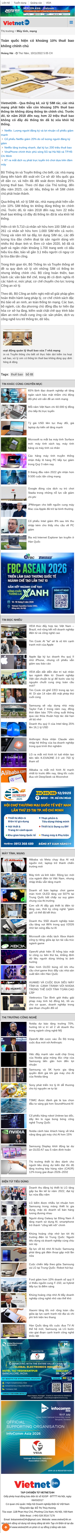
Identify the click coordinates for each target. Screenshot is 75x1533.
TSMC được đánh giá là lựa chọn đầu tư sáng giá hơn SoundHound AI (51, 1102)
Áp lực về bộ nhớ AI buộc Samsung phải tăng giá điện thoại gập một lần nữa (51, 1252)
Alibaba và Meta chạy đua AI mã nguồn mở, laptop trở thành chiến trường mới (51, 863)
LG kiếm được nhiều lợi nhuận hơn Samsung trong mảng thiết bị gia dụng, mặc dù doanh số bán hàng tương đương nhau (51, 1208)
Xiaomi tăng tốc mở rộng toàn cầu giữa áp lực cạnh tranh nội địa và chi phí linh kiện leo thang (51, 1314)
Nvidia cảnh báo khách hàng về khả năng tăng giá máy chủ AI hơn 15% (51, 1132)
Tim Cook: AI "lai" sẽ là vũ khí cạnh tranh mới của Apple (51, 643)
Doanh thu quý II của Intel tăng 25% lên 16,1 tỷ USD (51, 725)
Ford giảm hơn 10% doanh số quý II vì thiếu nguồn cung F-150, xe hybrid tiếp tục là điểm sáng (51, 1283)
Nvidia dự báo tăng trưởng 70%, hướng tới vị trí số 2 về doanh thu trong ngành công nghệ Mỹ (51, 1027)
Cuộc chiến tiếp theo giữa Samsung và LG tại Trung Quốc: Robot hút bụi (51, 1266)
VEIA (48, 3)
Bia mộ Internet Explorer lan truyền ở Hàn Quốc (51, 539)
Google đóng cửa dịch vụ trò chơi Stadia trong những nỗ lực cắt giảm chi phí (51, 492)
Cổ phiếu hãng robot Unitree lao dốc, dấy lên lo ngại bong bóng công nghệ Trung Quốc (51, 1119)
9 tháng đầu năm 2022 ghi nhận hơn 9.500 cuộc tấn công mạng (51, 474)
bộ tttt (29, 374)
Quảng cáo (36, 3)
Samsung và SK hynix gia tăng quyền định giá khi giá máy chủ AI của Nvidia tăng (51, 1073)
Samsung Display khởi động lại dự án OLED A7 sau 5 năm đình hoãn (51, 1148)
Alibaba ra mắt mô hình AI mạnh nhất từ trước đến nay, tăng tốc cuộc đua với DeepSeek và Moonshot (51, 773)
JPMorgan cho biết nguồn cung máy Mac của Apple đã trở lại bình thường (51, 506)
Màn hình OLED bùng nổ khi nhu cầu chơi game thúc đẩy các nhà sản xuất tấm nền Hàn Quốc (51, 970)
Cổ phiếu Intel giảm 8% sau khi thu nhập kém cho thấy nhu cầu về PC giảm (51, 525)
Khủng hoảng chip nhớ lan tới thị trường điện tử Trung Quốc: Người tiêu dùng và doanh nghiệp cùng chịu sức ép (51, 1239)
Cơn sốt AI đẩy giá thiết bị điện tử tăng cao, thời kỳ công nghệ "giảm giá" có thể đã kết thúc (51, 909)
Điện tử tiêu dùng (15, 1181)
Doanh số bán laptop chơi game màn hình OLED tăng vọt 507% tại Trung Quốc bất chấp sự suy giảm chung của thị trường (51, 895)
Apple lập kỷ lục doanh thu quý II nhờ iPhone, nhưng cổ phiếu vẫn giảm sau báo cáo (51, 660)
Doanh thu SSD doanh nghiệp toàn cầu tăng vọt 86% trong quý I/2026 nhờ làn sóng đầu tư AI (51, 924)
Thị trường (7, 31)
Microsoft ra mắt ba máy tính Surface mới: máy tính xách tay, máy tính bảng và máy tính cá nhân (51, 443)
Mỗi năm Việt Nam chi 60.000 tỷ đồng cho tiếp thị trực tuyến (51, 409)
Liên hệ (6, 3)
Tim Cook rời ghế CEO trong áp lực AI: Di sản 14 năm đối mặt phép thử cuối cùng (51, 694)
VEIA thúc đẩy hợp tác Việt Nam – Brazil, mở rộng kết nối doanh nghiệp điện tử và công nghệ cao (51, 629)
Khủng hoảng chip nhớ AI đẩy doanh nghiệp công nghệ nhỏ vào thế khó (51, 1296)
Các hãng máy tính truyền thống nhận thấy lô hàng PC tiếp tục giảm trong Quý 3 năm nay (51, 460)
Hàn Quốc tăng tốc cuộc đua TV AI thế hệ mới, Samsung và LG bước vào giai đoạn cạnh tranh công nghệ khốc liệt (51, 1330)
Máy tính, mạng (13, 853)
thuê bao (17, 374)
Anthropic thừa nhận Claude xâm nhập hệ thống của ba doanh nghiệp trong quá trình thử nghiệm (51, 743)
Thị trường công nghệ (19, 1017)
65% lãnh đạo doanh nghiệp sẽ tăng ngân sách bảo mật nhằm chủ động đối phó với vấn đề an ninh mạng (51, 394)
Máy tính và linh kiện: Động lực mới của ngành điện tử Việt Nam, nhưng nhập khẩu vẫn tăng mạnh (51, 878)
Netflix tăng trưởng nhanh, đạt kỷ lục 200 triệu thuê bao (38, 147)
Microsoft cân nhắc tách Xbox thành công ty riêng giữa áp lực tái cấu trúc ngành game (51, 940)
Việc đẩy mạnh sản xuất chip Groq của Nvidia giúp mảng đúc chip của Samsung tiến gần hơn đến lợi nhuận (51, 1059)
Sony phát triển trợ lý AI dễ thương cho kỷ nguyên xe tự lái (51, 1086)
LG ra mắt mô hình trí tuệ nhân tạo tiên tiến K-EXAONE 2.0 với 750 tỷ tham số (51, 758)
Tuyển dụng (20, 3)
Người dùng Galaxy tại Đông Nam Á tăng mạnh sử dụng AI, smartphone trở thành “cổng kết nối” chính (51, 1222)
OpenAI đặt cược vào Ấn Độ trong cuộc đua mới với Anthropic (51, 1040)
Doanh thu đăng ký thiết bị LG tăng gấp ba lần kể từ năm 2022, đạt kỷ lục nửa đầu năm (51, 1191)
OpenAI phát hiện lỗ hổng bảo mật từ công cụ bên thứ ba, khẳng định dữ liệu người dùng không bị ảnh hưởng (51, 956)
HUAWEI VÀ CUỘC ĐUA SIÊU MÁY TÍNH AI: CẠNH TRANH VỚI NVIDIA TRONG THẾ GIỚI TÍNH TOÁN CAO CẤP (51, 987)
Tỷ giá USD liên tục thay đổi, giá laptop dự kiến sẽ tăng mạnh (51, 425)
